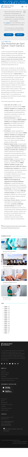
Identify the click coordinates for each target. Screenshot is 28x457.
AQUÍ (7, 23)
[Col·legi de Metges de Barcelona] (7, 6)
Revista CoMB (4, 402)
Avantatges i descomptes (6, 404)
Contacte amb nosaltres (6, 408)
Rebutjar (19, 34)
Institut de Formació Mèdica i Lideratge (9, 378)
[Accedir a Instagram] (18, 3)
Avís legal (14, 443)
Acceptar (8, 34)
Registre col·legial (5, 372)
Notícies (3, 400)
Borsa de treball (4, 374)
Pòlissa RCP (4, 399)
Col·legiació (3, 376)
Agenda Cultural (4, 410)
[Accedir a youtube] (14, 3)
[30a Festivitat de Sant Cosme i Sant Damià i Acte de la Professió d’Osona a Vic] (14, 227)
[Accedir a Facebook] (7, 3)
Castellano (24, 3)
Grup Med (3, 406)
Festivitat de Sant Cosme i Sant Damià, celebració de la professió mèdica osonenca (13, 59)
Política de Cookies (22, 443)
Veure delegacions (6, 424)
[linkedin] (15, 364)
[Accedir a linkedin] (17, 3)
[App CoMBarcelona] (6, 387)
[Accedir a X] (9, 3)
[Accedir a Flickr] (12, 3)
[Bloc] (5, 3)
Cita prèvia (3, 371)
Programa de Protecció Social (7, 380)
